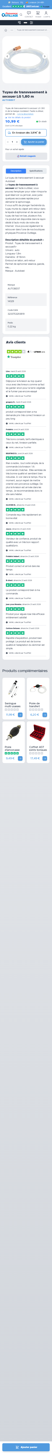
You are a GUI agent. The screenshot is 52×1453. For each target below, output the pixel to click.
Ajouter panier (29, 1447)
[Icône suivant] (44, 56)
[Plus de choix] (20, 715)
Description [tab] (16, 171)
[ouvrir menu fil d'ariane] (11, 30)
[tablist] (26, 171)
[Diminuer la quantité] (7, 142)
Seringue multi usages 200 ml (13, 706)
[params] (31, 23)
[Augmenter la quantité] (17, 142)
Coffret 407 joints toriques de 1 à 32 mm (38, 750)
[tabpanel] (26, 228)
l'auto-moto (19, 223)
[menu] (19, 23)
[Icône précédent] (7, 56)
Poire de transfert (34, 705)
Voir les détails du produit (19, 118)
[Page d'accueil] (5, 30)
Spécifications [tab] (36, 171)
